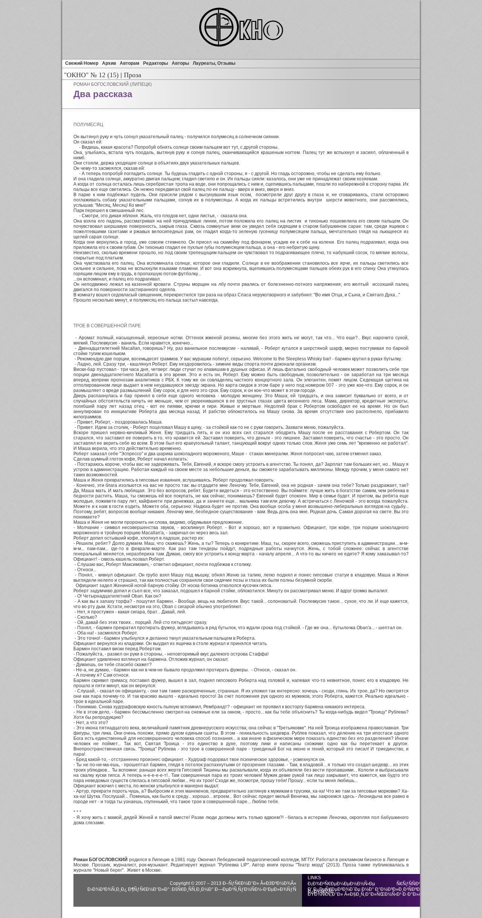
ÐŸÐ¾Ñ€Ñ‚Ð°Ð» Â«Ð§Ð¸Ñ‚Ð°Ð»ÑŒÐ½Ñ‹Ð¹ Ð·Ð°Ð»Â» (366, 894)
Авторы (180, 63)
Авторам (129, 63)
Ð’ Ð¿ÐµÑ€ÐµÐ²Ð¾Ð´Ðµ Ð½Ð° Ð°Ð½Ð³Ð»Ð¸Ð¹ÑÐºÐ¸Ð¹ (367, 889)
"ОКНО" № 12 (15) (91, 75)
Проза (131, 75)
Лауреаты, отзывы (214, 63)
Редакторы (155, 63)
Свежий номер (81, 63)
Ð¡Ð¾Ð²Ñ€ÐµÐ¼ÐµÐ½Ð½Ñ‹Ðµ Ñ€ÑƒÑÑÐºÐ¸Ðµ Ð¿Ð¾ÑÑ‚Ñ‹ (369, 883)
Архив (109, 63)
